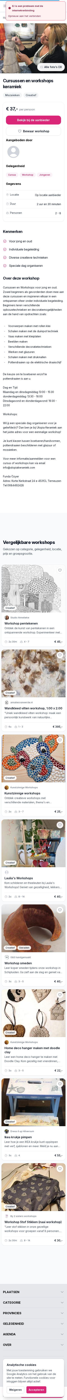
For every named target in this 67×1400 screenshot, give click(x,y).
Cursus (12, 174)
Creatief (31, 95)
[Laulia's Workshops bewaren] (60, 825)
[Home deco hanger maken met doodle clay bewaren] (60, 995)
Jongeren (44, 174)
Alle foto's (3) (53, 67)
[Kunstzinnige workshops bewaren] (60, 740)
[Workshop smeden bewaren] (60, 910)
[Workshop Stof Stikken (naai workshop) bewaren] (60, 1168)
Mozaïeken (12, 95)
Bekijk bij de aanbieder (33, 120)
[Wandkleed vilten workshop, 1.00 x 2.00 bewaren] (60, 655)
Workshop (27, 174)
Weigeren (15, 1389)
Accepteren (36, 1389)
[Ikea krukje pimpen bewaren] (60, 1084)
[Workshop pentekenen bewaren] (60, 570)
